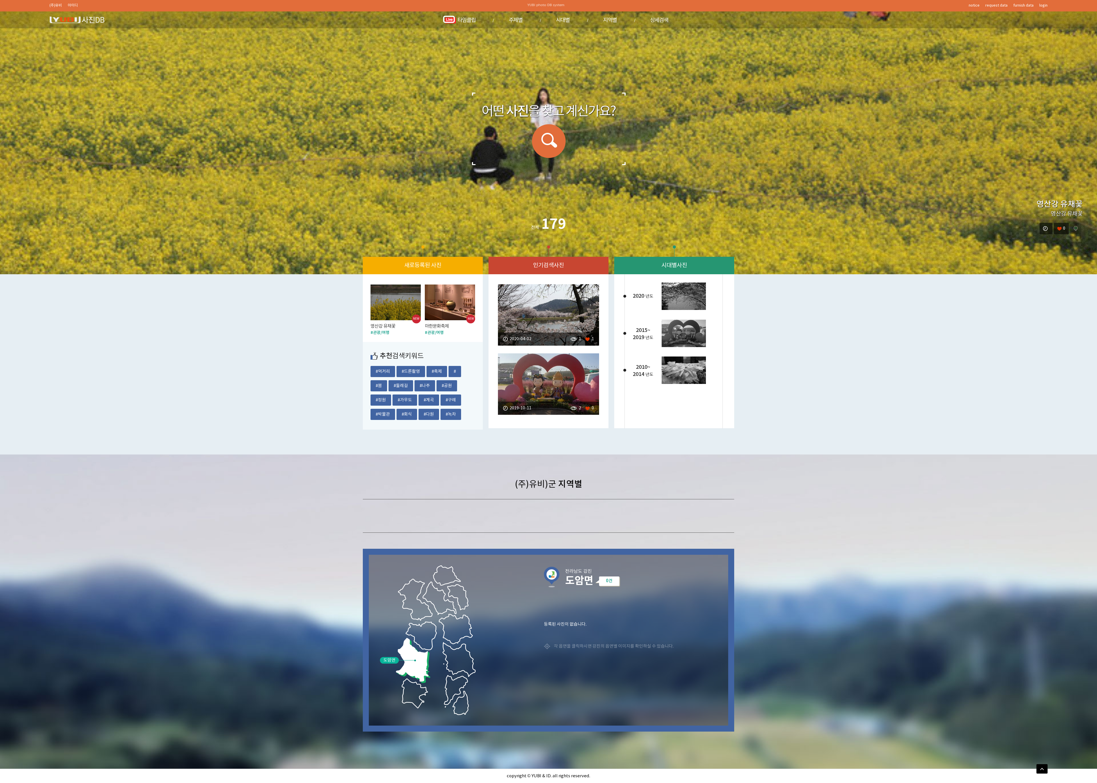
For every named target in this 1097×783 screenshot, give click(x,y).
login (1043, 5)
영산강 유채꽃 (1059, 205)
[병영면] (457, 596)
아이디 (73, 5)
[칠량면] (458, 658)
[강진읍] (420, 635)
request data (996, 5)
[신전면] (414, 693)
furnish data (1023, 5)
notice (974, 5)
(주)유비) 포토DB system (78, 20)
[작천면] (439, 597)
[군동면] (455, 628)
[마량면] (460, 702)
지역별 (610, 20)
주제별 (516, 20)
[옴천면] (446, 575)
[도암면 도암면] (413, 660)
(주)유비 (55, 5)
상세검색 (659, 20)
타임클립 (466, 20)
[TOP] (1042, 769)
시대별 (563, 20)
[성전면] (414, 599)
